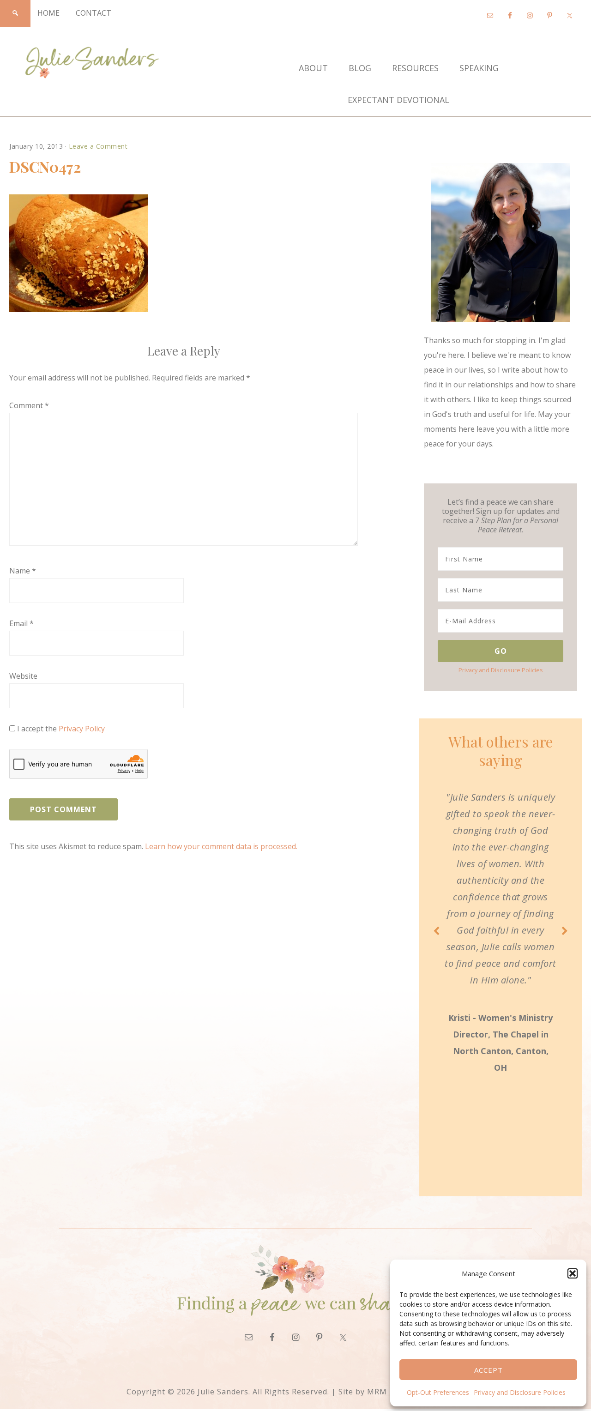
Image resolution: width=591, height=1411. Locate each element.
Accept (488, 1370)
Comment (29, 405)
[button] (572, 1273)
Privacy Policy (82, 729)
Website (23, 676)
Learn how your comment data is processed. (221, 846)
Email (21, 623)
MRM (377, 1392)
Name (22, 571)
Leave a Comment (98, 146)
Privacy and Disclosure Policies (520, 1392)
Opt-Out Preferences (438, 1392)
